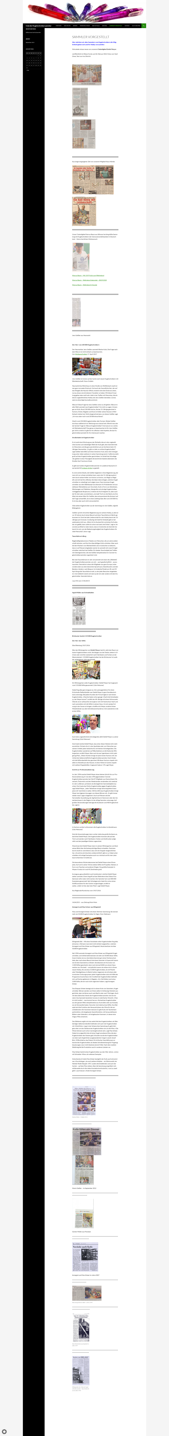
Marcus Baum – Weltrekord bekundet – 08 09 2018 (89, 280)
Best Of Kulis (96, 25)
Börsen (75, 25)
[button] (4, 1431)
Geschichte (67, 25)
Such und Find (136, 25)
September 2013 (30, 42)
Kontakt (127, 25)
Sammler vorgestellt (115, 25)
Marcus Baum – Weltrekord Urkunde (84, 285)
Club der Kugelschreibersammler (38, 26)
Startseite (58, 25)
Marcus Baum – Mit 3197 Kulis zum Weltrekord (88, 275)
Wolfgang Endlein (81, 354)
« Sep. (27, 70)
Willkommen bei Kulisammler (33, 32)
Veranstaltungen (85, 25)
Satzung (104, 25)
